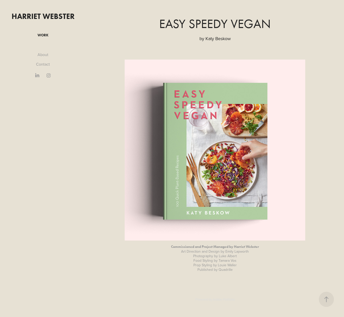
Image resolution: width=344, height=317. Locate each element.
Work (43, 35)
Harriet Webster (43, 16)
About (43, 54)
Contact (43, 64)
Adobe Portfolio (224, 299)
